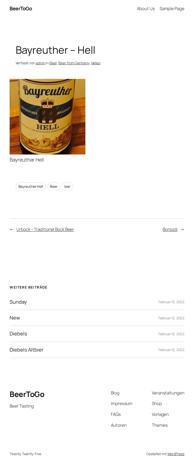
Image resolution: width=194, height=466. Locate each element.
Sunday (18, 302)
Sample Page (172, 8)
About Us (146, 8)
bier (67, 186)
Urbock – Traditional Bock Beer (45, 229)
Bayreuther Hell (30, 186)
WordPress (175, 453)
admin (40, 62)
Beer (53, 62)
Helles (95, 62)
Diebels (18, 333)
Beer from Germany (73, 62)
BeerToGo (21, 8)
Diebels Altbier (26, 350)
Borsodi (170, 229)
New (15, 318)
